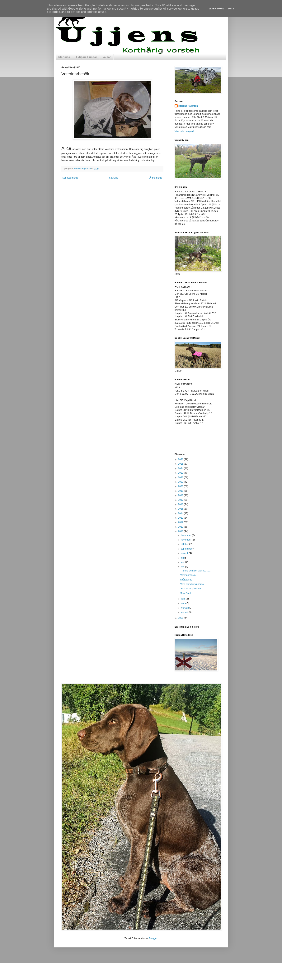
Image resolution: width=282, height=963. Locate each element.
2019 (181, 491)
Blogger (153, 938)
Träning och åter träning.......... (195, 570)
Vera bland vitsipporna (192, 584)
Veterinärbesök (188, 575)
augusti (185, 553)
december (186, 535)
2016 (181, 504)
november (186, 539)
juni (183, 562)
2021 (181, 482)
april (183, 598)
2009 (181, 618)
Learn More (216, 8)
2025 (181, 463)
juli (182, 557)
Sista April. (185, 593)
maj (183, 566)
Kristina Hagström (188, 106)
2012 (181, 522)
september (186, 548)
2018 (181, 495)
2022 (181, 477)
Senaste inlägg (70, 177)
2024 (181, 468)
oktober (185, 544)
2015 (181, 508)
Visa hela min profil (185, 131)
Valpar (107, 56)
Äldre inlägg (155, 177)
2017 (181, 500)
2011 (181, 527)
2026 (181, 459)
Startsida (64, 56)
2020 (181, 486)
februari (185, 607)
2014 (181, 513)
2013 (181, 517)
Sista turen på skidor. (191, 588)
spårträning (186, 579)
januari (185, 612)
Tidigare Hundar (86, 56)
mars (183, 603)
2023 (181, 473)
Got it (232, 8)
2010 (181, 531)
